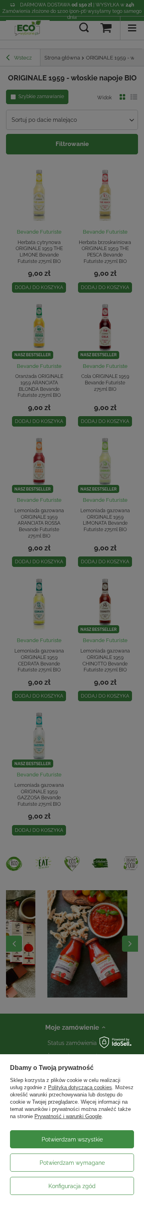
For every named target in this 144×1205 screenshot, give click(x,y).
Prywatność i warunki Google (68, 1116)
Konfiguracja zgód (72, 1186)
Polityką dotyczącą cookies (80, 1087)
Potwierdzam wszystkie (72, 1139)
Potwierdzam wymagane (72, 1163)
